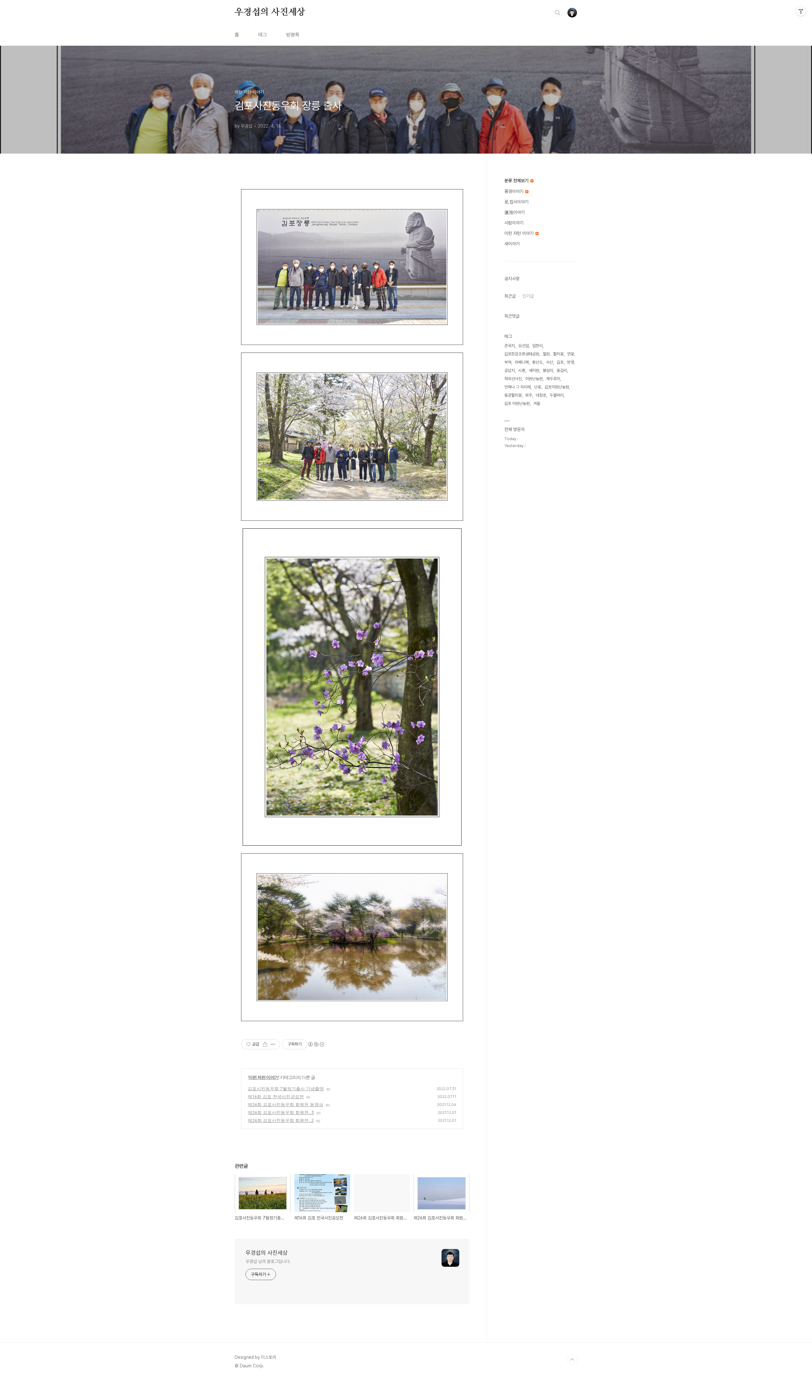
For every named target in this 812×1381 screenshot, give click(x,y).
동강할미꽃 (513, 395)
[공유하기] (265, 1044)
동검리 (562, 370)
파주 (528, 395)
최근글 (510, 296)
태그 (262, 35)
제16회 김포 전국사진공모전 (276, 1096)
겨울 (536, 403)
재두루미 (553, 378)
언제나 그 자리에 (517, 387)
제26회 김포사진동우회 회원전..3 (281, 1112)
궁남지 (509, 370)
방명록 (292, 35)
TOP (572, 1360)
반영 (570, 362)
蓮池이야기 (514, 212)
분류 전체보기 (517, 180)
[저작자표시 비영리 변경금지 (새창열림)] (315, 1044)
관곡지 (509, 345)
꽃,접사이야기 (516, 201)
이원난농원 (534, 378)
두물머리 (557, 395)
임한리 (537, 345)
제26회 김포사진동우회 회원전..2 (281, 1120)
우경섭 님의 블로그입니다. (268, 1261)
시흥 (521, 370)
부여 (507, 362)
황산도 (537, 362)
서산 (549, 362)
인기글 (528, 296)
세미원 (534, 370)
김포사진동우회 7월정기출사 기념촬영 (286, 1088)
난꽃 (537, 387)
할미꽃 (558, 354)
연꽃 (570, 354)
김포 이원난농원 (517, 403)
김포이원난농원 (557, 387)
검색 (557, 12)
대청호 (541, 395)
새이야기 (512, 243)
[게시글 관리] (273, 1044)
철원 (546, 354)
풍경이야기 (514, 191)
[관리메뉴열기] (801, 11)
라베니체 (522, 362)
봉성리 (548, 370)
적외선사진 (513, 378)
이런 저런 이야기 (263, 1077)
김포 (560, 362)
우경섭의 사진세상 (270, 12)
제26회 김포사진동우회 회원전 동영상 (285, 1104)
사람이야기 (513, 222)
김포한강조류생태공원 (521, 354)
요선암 (523, 345)
